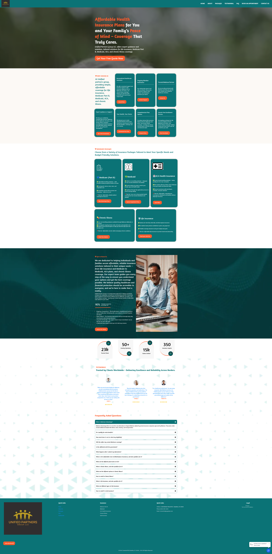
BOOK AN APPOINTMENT (250, 3)
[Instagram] (9, 537)
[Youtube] (12, 537)
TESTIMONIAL (229, 3)
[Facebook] (5, 537)
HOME (203, 3)
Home (59, 506)
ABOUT (210, 3)
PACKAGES (218, 3)
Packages (60, 511)
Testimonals (61, 515)
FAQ (237, 3)
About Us (60, 509)
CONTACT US (265, 3)
